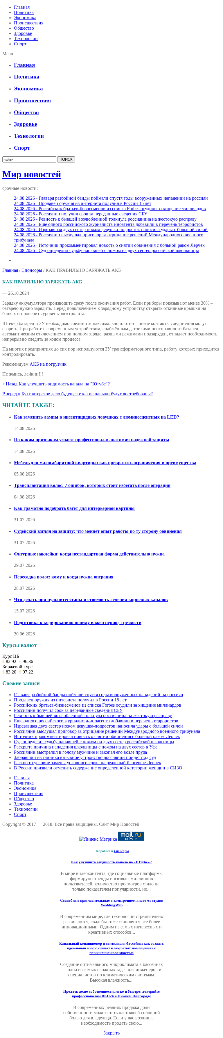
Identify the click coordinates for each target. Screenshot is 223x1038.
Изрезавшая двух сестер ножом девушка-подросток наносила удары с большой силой (98, 725)
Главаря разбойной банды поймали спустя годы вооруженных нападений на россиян (98, 694)
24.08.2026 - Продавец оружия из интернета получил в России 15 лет (82, 203)
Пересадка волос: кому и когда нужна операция (64, 576)
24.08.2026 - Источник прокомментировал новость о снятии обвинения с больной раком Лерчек (109, 245)
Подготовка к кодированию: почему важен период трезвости (77, 622)
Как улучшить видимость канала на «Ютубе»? (111, 862)
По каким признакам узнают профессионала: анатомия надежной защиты (91, 439)
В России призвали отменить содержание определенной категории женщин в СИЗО (98, 767)
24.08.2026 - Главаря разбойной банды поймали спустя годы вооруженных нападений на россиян (111, 198)
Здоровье (23, 33)
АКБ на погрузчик (48, 364)
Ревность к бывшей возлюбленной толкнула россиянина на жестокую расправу (93, 715)
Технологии (26, 38)
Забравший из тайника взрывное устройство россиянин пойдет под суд (85, 757)
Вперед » (11, 393)
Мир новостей (31, 174)
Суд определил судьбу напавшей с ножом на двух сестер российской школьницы (94, 741)
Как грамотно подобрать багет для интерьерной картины (74, 508)
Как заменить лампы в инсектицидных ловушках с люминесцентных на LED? (96, 417)
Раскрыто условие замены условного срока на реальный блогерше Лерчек (87, 762)
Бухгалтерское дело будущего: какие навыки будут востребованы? (87, 393)
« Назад (9, 383)
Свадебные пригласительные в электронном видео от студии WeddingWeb (111, 902)
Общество (24, 28)
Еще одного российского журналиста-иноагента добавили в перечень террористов (96, 720)
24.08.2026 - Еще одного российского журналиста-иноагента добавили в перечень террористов (108, 224)
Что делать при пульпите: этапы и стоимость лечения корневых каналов (91, 599)
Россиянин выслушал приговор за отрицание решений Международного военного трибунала (107, 731)
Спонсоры (31, 270)
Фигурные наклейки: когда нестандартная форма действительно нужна (89, 553)
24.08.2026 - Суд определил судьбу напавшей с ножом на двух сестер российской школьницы (106, 250)
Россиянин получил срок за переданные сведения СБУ (68, 710)
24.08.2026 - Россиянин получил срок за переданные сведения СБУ (80, 213)
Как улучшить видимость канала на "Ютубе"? (64, 383)
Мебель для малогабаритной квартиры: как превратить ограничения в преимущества (105, 462)
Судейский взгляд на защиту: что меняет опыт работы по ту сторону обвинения (98, 531)
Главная (22, 7)
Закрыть (111, 1032)
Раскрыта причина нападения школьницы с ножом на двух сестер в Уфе (85, 746)
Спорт (20, 43)
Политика (24, 12)
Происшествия (28, 22)
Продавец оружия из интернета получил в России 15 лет (70, 699)
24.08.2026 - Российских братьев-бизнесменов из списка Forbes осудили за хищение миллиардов (110, 208)
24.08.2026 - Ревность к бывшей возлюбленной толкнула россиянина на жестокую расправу (105, 219)
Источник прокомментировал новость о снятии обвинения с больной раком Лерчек (97, 736)
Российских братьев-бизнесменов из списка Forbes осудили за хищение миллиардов (97, 705)
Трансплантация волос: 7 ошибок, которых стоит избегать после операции (92, 485)
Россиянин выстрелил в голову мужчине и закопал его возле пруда (80, 752)
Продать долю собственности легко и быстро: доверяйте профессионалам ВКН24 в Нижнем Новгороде (111, 993)
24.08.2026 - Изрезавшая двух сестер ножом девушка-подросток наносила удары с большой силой (111, 229)
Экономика (25, 17)
